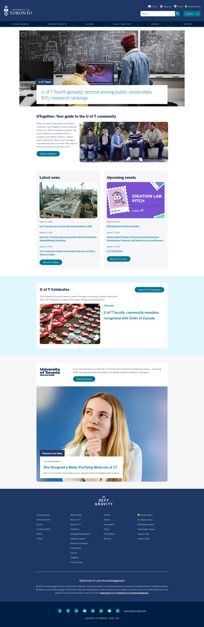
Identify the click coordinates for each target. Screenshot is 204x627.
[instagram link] (76, 611)
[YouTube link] (85, 611)
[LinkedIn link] (93, 611)
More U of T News (51, 262)
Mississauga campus (146, 524)
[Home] (18, 10)
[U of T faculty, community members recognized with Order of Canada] (70, 324)
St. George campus (145, 519)
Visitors (188, 24)
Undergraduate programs (80, 534)
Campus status (194, 6)
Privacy (107, 529)
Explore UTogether (48, 153)
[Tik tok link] (101, 611)
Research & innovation (79, 543)
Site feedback (109, 534)
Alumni (89, 24)
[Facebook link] (68, 611)
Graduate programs (78, 538)
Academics (74, 529)
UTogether (74, 557)
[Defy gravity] (104, 500)
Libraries (73, 552)
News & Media (76, 515)
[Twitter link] (60, 611)
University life (75, 548)
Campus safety (143, 538)
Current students (57, 24)
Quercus (167, 6)
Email (154, 6)
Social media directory (135, 611)
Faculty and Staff (122, 24)
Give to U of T (75, 524)
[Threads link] (118, 611)
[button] (191, 13)
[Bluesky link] (109, 611)
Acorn (180, 6)
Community (109, 305)
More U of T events (118, 259)
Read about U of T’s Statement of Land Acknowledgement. (124, 593)
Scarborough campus (146, 529)
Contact (107, 515)
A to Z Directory (76, 562)
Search (177, 13)
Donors (155, 24)
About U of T (75, 519)
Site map (107, 538)
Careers (107, 519)
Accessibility (109, 524)
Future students (20, 24)
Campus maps (143, 534)
